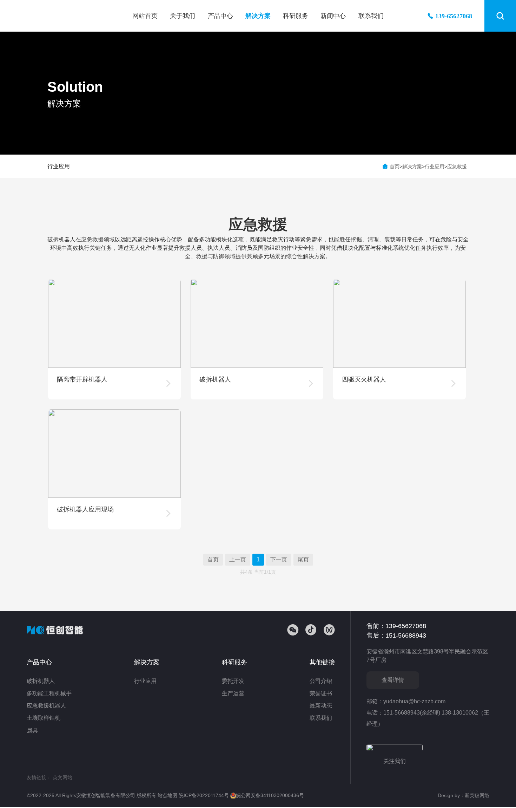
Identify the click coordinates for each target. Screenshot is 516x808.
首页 (394, 166)
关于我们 (182, 15)
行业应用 (58, 166)
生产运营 (233, 693)
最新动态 (321, 706)
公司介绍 (321, 681)
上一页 (237, 559)
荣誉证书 (321, 693)
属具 (32, 731)
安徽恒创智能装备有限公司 (63, 16)
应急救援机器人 (46, 706)
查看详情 (393, 680)
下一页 (278, 559)
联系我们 (371, 15)
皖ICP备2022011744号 (204, 795)
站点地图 (168, 795)
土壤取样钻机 (43, 718)
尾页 (303, 559)
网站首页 (145, 15)
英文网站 (62, 777)
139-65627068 (453, 16)
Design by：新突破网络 (463, 795)
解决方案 (258, 15)
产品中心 (220, 15)
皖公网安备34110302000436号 (270, 795)
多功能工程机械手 (49, 693)
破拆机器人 (41, 681)
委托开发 (233, 681)
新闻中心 (333, 15)
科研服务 (295, 15)
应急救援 (457, 166)
